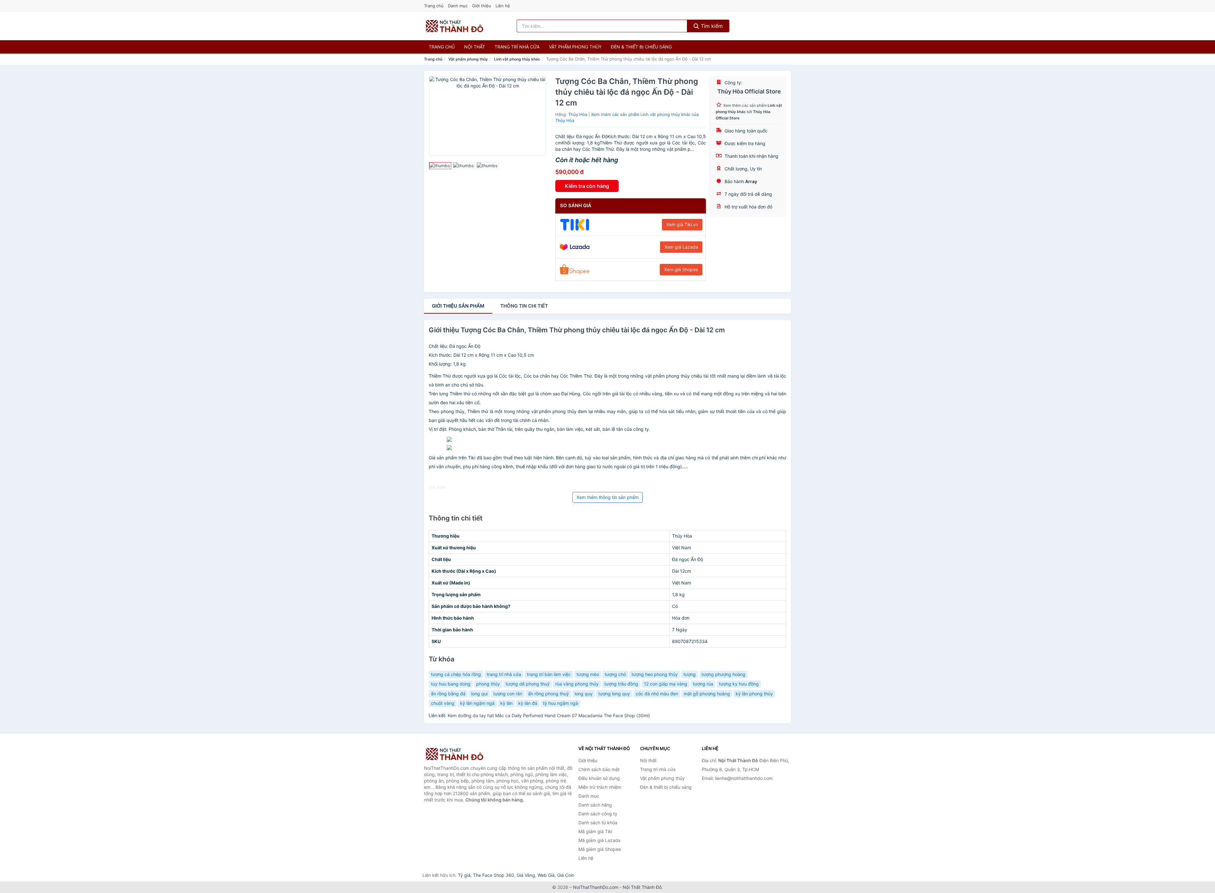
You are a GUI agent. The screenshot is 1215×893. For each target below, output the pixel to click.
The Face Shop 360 (493, 875)
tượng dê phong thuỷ (528, 683)
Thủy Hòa (577, 114)
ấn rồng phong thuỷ (548, 693)
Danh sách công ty (597, 813)
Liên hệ (502, 5)
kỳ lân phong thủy (754, 693)
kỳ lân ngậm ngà (477, 703)
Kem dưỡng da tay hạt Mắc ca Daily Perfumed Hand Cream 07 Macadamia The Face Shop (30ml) (549, 715)
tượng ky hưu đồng (739, 683)
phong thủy (488, 683)
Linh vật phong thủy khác (517, 59)
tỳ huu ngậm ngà (560, 703)
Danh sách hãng (595, 804)
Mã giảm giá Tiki (595, 831)
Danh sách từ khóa (597, 822)
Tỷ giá (464, 875)
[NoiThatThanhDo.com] (454, 26)
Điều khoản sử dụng (599, 778)
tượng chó (615, 674)
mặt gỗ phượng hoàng (707, 693)
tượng (689, 674)
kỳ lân (506, 703)
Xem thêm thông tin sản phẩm (607, 497)
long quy (584, 693)
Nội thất (474, 46)
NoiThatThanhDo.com (595, 887)
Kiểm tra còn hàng (587, 186)
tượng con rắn (507, 693)
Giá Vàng (526, 875)
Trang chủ (434, 5)
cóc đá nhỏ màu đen (657, 693)
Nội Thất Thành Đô (642, 887)
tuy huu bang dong (450, 683)
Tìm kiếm (711, 26)
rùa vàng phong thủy (577, 683)
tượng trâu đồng (621, 683)
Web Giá (546, 875)
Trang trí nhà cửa (517, 46)
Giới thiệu (481, 5)
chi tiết (524, 306)
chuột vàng (442, 703)
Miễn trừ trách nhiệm (599, 787)
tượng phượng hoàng (723, 674)
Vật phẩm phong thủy (575, 46)
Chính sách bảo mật (599, 769)
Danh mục (458, 5)
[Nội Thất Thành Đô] (455, 754)
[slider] (440, 165)
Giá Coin (565, 875)
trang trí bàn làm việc (549, 674)
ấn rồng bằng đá (448, 693)
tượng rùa (703, 683)
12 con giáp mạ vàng (665, 683)
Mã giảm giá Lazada (599, 840)
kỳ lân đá (527, 703)
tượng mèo (587, 674)
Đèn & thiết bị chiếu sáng (641, 46)
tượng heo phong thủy (655, 674)
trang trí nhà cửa (504, 674)
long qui (479, 693)
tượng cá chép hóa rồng (456, 674)
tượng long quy (614, 693)
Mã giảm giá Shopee (599, 849)
